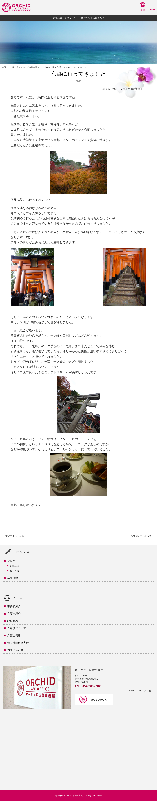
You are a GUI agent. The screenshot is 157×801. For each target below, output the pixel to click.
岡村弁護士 (57, 67)
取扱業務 (12, 620)
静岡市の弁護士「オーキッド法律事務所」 (22, 67)
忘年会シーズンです (143, 535)
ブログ (47, 67)
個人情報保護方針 (18, 642)
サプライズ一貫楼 (13, 535)
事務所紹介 (14, 606)
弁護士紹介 (14, 613)
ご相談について (16, 628)
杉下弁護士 (15, 571)
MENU (152, 9)
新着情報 (12, 577)
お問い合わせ (15, 650)
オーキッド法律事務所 (74, 795)
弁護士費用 (14, 635)
